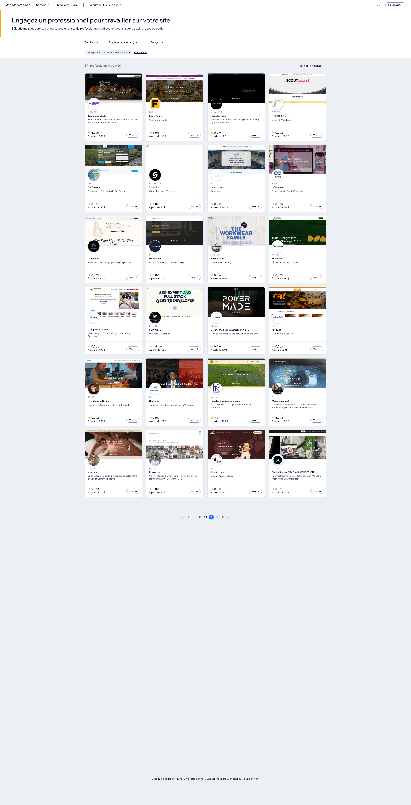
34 (205, 517)
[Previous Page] (182, 517)
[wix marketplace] (18, 5)
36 (217, 517)
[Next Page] (228, 517)
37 (223, 517)
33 (199, 517)
